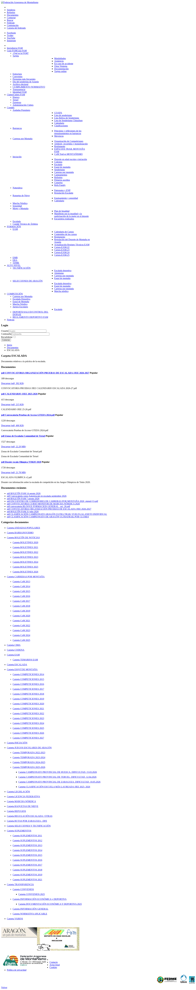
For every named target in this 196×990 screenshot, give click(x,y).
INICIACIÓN (20, 743)
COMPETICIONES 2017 (32, 689)
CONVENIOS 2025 (35, 894)
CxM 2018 (25, 606)
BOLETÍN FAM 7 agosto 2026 (24, 498)
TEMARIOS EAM (29, 659)
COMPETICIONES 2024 (32, 723)
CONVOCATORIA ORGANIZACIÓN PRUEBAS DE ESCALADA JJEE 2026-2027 (50, 509)
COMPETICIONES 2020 (32, 703)
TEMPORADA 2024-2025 (32, 762)
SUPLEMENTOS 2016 (31, 860)
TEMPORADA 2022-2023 (32, 752)
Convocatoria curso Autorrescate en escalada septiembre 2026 (38, 496)
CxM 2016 (25, 596)
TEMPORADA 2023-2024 (32, 757)
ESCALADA (20, 664)
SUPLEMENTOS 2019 (31, 874)
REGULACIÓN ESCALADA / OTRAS (33, 816)
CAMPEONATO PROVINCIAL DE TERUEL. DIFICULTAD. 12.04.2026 (61, 777)
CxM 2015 (25, 591)
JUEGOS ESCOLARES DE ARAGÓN (33, 747)
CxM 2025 (25, 640)
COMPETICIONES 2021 (32, 708)
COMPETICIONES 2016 (32, 684)
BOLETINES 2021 (29, 547)
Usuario (4, 331)
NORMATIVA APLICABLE (33, 914)
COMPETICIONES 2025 (32, 728)
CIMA (17, 645)
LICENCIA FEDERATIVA (27, 796)
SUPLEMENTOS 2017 (31, 865)
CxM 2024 (25, 635)
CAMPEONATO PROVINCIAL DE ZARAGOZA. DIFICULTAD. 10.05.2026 (63, 782)
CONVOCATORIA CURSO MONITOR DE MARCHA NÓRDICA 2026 (45, 504)
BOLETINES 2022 (29, 552)
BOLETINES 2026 (29, 572)
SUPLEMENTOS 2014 (31, 850)
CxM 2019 (25, 611)
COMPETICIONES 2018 (32, 694)
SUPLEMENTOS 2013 (31, 845)
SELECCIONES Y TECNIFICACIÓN (32, 826)
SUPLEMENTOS (22, 830)
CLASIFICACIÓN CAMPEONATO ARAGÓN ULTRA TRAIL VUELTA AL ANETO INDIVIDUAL (58, 514)
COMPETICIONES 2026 (32, 733)
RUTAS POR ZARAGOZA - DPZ (30, 821)
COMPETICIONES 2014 (32, 674)
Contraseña (6, 334)
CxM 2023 (25, 630)
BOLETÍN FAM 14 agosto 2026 (25, 493)
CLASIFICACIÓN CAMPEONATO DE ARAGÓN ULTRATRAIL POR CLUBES (49, 516)
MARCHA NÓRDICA (25, 801)
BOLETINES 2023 (29, 557)
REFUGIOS (20, 811)
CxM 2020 (25, 615)
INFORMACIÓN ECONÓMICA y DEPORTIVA (43, 899)
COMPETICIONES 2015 (32, 679)
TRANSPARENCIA (24, 884)
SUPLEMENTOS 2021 (31, 879)
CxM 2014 (25, 586)
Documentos (12, 347)
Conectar (6, 340)
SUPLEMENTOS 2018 (31, 870)
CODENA (19, 650)
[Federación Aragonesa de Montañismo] (19, 2)
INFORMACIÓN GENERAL (34, 909)
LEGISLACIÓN (22, 791)
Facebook (11, 33)
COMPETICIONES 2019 (32, 699)
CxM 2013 (25, 581)
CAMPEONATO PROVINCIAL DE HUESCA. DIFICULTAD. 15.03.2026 (61, 772)
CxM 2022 (25, 625)
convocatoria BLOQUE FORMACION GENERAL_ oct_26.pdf (40, 506)
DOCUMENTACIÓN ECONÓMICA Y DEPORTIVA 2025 (54, 904)
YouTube (11, 38)
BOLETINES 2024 (29, 562)
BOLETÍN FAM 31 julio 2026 (24, 511)
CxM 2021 (25, 620)
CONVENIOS (27, 889)
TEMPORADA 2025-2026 (32, 767)
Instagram (11, 40)
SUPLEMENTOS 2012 (31, 840)
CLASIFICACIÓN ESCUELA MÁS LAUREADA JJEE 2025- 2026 (58, 787)
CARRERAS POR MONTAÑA (29, 576)
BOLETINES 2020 (29, 542)
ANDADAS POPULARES (27, 528)
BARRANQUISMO (24, 532)
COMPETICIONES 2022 (32, 713)
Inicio (9, 345)
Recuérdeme (6, 337)
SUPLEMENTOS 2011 (31, 835)
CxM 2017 (25, 601)
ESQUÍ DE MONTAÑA (26, 669)
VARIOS (18, 918)
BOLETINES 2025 (29, 567)
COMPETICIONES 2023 (32, 718)
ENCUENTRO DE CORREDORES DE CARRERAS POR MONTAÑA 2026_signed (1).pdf (54, 501)
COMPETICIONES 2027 (32, 738)
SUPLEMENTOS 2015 (31, 855)
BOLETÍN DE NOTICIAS (27, 537)
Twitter (10, 35)
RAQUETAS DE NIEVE (26, 806)
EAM (17, 655)
